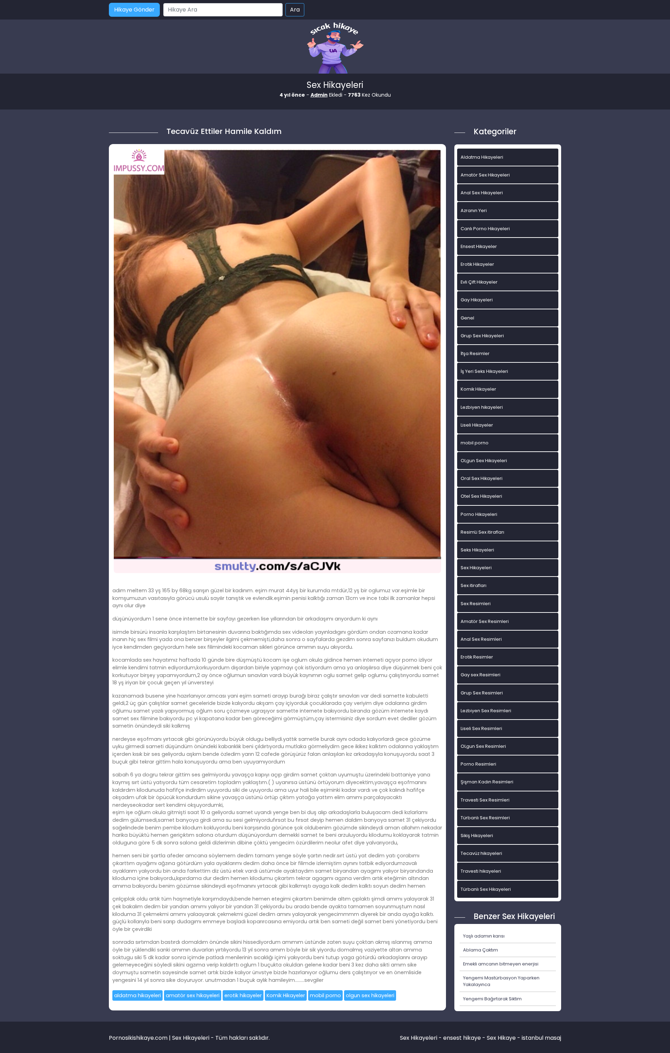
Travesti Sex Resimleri (485, 800)
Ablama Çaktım (480, 950)
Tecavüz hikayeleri (481, 853)
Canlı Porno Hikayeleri (485, 229)
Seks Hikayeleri (477, 550)
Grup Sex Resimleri (482, 693)
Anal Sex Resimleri (481, 639)
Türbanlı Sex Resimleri (485, 818)
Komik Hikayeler (286, 995)
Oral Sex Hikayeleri (481, 478)
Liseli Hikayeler (477, 425)
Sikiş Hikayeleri (477, 835)
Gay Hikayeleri (477, 300)
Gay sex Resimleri (480, 675)
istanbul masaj (541, 1038)
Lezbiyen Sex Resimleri (486, 711)
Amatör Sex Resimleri (485, 621)
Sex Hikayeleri (476, 568)
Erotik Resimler (477, 657)
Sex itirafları (473, 585)
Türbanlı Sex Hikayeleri (486, 889)
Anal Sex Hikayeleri (482, 193)
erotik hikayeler (243, 995)
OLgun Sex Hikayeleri (484, 461)
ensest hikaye (462, 1038)
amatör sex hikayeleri (192, 995)
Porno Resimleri (478, 764)
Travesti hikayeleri (481, 871)
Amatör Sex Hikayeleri (485, 175)
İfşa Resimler (475, 353)
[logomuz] (335, 49)
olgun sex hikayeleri (370, 995)
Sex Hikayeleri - (421, 1038)
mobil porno (325, 995)
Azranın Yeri (474, 210)
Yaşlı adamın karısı (484, 936)
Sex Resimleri (476, 604)
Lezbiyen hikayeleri (482, 407)
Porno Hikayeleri (479, 514)
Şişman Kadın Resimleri (487, 782)
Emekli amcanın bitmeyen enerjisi (500, 964)
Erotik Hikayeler (477, 264)
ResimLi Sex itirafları (482, 532)
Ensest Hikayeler (479, 246)
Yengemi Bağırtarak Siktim (492, 999)
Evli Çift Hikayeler (479, 282)
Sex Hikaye (501, 1038)
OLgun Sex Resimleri (483, 746)
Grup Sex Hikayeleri (482, 336)
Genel (467, 318)
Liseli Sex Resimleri (481, 728)
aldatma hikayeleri (137, 995)
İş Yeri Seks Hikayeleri (484, 371)
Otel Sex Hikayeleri (481, 496)
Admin (319, 94)
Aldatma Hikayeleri (482, 157)
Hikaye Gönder (134, 10)
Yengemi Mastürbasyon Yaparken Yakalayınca (501, 981)
